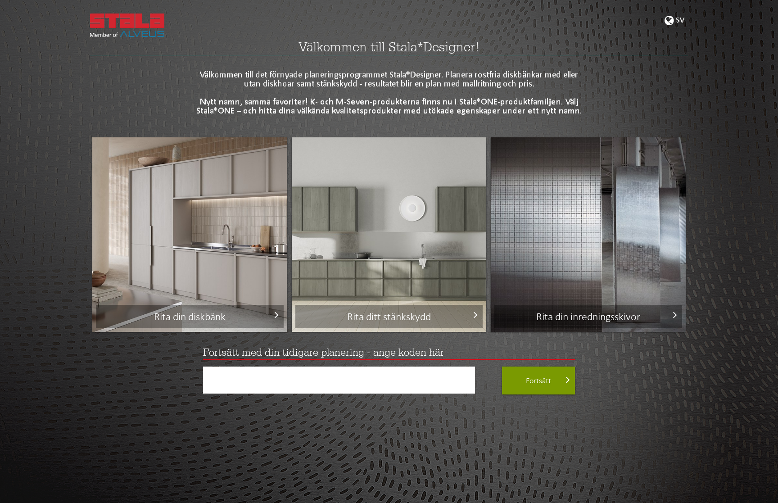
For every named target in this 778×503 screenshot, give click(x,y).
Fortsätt (538, 380)
